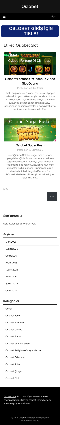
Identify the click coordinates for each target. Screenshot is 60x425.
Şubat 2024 (12, 283)
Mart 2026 (11, 241)
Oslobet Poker (13, 364)
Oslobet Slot (12, 378)
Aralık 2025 (11, 262)
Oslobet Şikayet (14, 371)
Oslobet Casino (14, 329)
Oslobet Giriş (10, 396)
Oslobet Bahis (13, 315)
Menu (54, 16)
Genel (9, 308)
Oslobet (30, 6)
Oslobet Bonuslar (15, 322)
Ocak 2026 (11, 255)
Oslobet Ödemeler (15, 357)
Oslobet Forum (13, 336)
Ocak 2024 (11, 290)
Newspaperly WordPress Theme (35, 419)
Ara (5, 188)
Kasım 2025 (12, 269)
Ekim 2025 (11, 276)
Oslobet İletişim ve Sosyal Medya (23, 350)
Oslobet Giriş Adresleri (18, 343)
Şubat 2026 (12, 248)
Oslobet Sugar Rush (30, 145)
